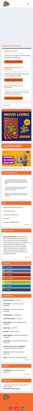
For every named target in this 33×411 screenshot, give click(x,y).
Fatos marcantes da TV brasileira (13, 68)
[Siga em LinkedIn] (23, 408)
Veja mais (27, 224)
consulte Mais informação (13, 61)
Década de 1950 (10, 51)
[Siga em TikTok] (19, 408)
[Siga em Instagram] (13, 408)
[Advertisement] (16, 24)
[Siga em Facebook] (10, 408)
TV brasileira (26, 71)
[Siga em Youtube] (16, 408)
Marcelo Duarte (13, 53)
